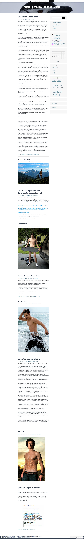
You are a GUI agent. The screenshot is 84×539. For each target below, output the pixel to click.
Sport (28, 296)
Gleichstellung (55, 82)
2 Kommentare (31, 19)
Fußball (31, 296)
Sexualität (37, 154)
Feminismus (55, 78)
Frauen (27, 154)
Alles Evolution (54, 103)
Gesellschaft (23, 154)
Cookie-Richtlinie (27, 537)
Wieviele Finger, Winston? (29, 488)
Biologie (20, 154)
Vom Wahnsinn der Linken (29, 359)
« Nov (58, 61)
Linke (62, 87)
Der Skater (22, 224)
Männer (35, 154)
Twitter (32, 529)
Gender (27, 529)
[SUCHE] (65, 3)
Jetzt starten (51, 1)
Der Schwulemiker (42, 7)
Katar (35, 296)
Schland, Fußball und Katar (29, 276)
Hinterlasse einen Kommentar (36, 161)
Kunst (23, 354)
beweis (55, 37)
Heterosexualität (31, 154)
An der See (22, 301)
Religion (26, 296)
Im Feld (21, 432)
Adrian (27, 19)
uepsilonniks (54, 107)
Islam (34, 296)
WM (39, 296)
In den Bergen (24, 159)
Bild (19, 161)
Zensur (34, 529)
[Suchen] (63, 18)
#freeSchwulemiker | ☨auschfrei (59, 43)
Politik (23, 296)
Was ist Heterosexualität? (28, 17)
